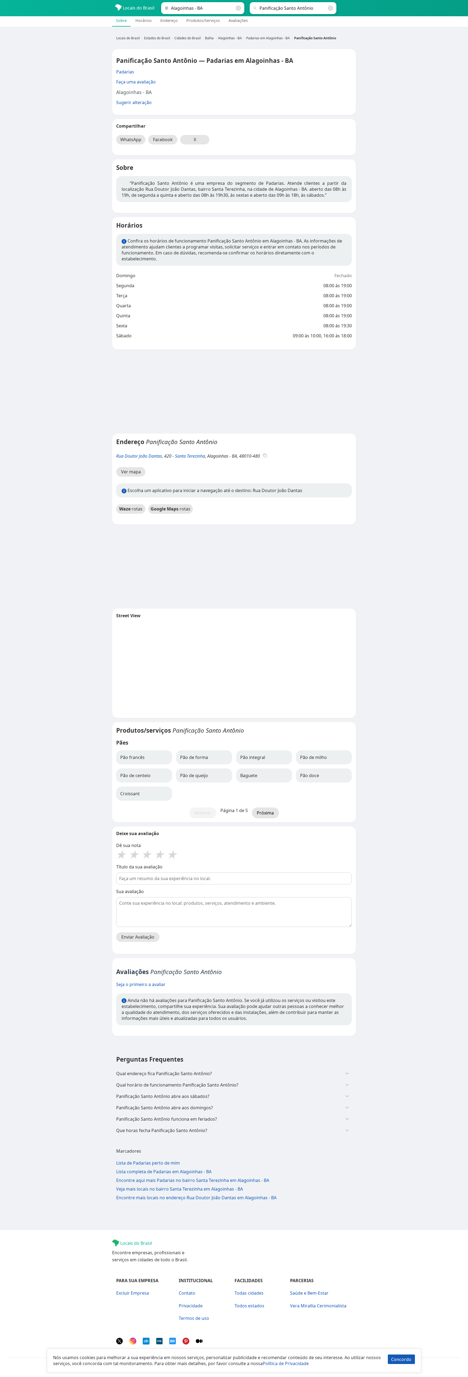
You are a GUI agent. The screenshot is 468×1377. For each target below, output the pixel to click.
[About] (160, 1343)
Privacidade (191, 1306)
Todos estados (249, 1306)
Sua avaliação (130, 891)
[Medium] (199, 1343)
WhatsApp (130, 140)
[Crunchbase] (147, 1343)
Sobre (121, 20)
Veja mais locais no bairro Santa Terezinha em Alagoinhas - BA (179, 1189)
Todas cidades (249, 1293)
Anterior (202, 813)
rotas (130, 509)
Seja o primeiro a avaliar (140, 984)
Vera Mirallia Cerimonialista (318, 1306)
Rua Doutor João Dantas (139, 456)
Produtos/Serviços (203, 20)
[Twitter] (120, 1343)
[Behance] (173, 1343)
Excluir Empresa (132, 1293)
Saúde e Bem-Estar (309, 1293)
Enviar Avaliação (137, 937)
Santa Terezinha (190, 456)
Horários (143, 20)
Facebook (163, 140)
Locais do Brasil (138, 8)
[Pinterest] (186, 1343)
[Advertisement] (234, 391)
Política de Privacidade (286, 1363)
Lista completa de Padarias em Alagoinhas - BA (164, 1172)
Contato (187, 1293)
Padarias (125, 72)
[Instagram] (133, 1343)
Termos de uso (194, 1318)
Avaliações (238, 20)
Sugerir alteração (134, 102)
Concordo (401, 1359)
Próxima (265, 813)
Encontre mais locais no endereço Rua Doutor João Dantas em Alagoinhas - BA (196, 1198)
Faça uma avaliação (136, 82)
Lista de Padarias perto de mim (148, 1163)
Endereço (169, 20)
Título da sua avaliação (139, 867)
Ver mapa (131, 472)
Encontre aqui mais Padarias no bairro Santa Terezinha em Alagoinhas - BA (192, 1180)
